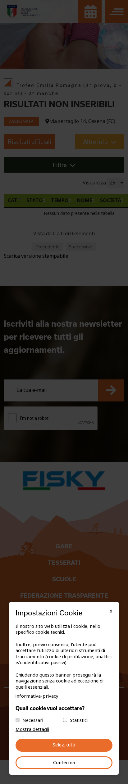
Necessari (32, 720)
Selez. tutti (64, 744)
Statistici (79, 720)
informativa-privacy (37, 696)
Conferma (64, 762)
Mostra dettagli (32, 729)
